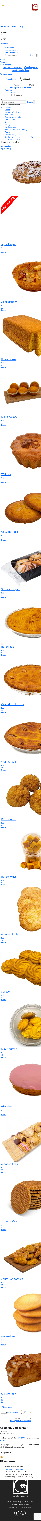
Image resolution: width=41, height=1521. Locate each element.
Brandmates (26, 1507)
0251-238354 (29, 1502)
